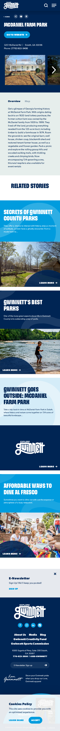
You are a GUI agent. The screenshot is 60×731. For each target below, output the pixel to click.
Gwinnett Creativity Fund (30, 639)
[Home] (11, 5)
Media (33, 634)
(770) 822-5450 (19, 48)
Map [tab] (27, 101)
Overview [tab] (14, 101)
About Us (20, 634)
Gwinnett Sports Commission (30, 643)
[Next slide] (54, 70)
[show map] (26, 16)
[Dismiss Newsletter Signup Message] (55, 574)
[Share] (16, 16)
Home (6, 16)
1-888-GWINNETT (38, 656)
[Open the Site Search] (46, 5)
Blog (43, 634)
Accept (35, 720)
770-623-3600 (20, 656)
